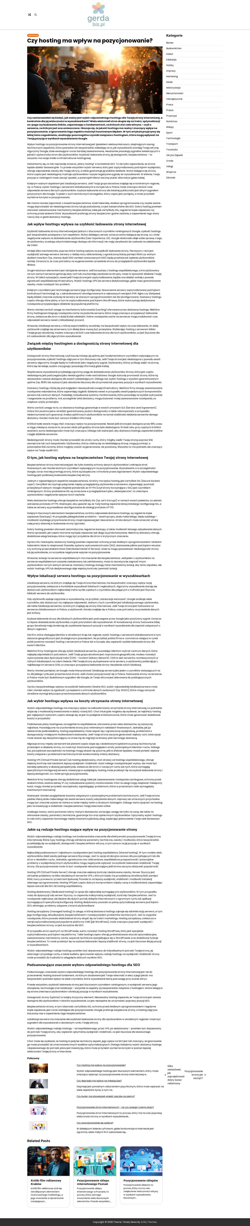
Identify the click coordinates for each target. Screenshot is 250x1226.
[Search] (35, 15)
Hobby (170, 65)
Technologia (173, 138)
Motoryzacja (173, 87)
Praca (169, 104)
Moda (169, 82)
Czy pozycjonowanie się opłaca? (95, 1123)
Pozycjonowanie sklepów (141, 1180)
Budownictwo (173, 48)
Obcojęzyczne (174, 99)
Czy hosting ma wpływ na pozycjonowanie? (101, 1065)
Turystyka (172, 149)
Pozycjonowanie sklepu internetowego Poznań (93, 1182)
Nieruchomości (174, 93)
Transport (172, 144)
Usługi (169, 166)
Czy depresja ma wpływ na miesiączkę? (99, 1080)
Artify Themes (149, 1222)
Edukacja (171, 59)
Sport (169, 132)
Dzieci (169, 54)
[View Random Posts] (29, 15)
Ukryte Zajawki (174, 155)
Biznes (169, 42)
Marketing (33, 35)
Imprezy (171, 70)
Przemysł (171, 115)
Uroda (169, 160)
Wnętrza (171, 172)
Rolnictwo (171, 121)
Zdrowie (170, 177)
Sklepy (170, 127)
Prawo (169, 110)
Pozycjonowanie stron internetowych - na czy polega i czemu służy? (115, 1107)
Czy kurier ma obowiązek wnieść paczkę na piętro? (106, 1096)
